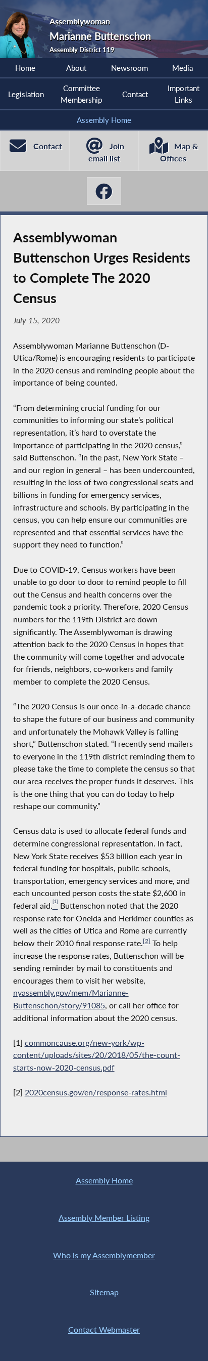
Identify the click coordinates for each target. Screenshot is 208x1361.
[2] (146, 941)
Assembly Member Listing (104, 1217)
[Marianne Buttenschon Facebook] (104, 191)
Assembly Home (104, 119)
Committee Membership (81, 93)
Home (25, 67)
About (76, 67)
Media (182, 67)
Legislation (26, 94)
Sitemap (104, 1292)
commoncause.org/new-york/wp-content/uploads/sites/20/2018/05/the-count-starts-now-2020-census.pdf (96, 1055)
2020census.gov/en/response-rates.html (96, 1092)
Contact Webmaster (104, 1329)
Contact (135, 94)
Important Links (183, 93)
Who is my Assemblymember (104, 1255)
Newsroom (129, 67)
